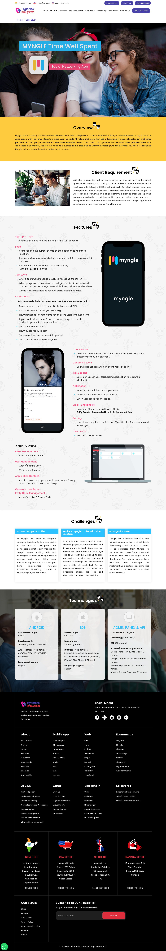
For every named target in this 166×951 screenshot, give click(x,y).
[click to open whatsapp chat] (4, 946)
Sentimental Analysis (30, 817)
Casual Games (59, 809)
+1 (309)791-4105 (43, 3)
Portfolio (25, 766)
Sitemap (25, 771)
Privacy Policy (27, 922)
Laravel (87, 762)
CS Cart (119, 757)
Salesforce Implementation (128, 800)
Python (87, 749)
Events (24, 749)
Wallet (87, 792)
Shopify (119, 745)
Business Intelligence (30, 796)
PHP (86, 740)
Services (25, 753)
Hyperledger (90, 805)
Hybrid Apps (58, 749)
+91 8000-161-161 (24, 3)
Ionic (55, 766)
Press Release (112, 3)
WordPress (89, 753)
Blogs (23, 909)
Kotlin (55, 762)
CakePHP (88, 771)
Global (24, 934)
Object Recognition (30, 813)
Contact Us (125, 10)
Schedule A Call (143, 3)
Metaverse (58, 813)
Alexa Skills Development (32, 822)
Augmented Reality (61, 800)
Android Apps (59, 740)
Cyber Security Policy (30, 926)
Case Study (101, 10)
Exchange (88, 796)
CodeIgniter (89, 766)
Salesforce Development (127, 792)
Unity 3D (56, 792)
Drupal (87, 757)
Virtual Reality (59, 805)
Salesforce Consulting (126, 796)
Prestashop (121, 753)
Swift (55, 771)
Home (20, 19)
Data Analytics (27, 809)
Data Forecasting (29, 800)
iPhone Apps (58, 745)
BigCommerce (122, 766)
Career (24, 745)
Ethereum (88, 800)
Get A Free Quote (141, 10)
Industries (25, 757)
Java (86, 745)
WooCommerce (123, 771)
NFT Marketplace (91, 817)
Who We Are (26, 740)
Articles (24, 913)
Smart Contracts (92, 809)
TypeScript (89, 775)
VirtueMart (121, 762)
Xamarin (56, 775)
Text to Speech (28, 792)
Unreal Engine (59, 796)
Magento (120, 740)
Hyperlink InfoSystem (76, 946)
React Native (59, 757)
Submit (113, 915)
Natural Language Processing (34, 805)
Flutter (56, 753)
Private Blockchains (93, 813)
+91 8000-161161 (31, 888)
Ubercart (120, 749)
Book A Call (127, 3)
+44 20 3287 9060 (62, 3)
